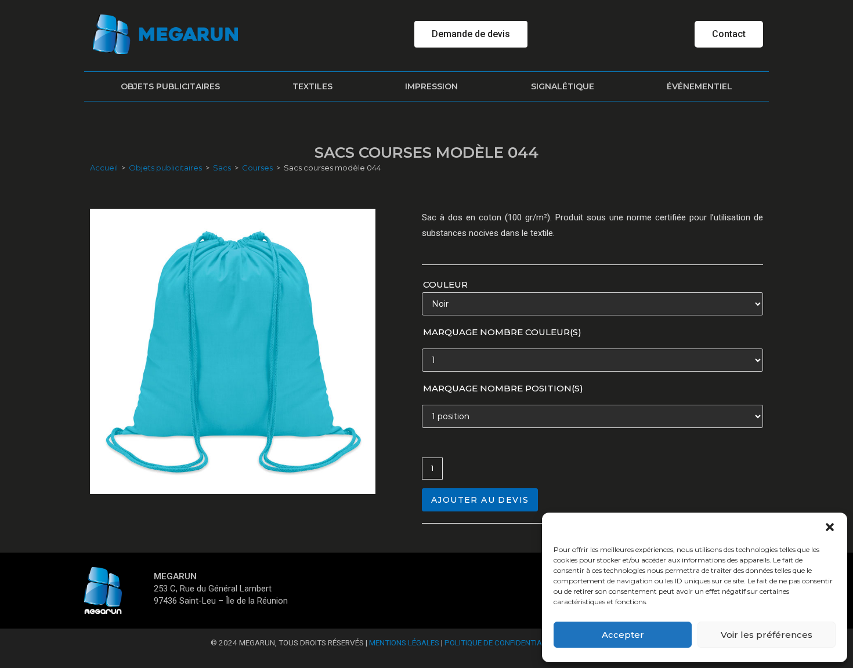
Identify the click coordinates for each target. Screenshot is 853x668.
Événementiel (699, 86)
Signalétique (562, 86)
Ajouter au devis (480, 500)
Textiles (312, 86)
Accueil (104, 167)
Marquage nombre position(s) (503, 388)
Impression (431, 86)
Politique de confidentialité (500, 642)
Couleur (445, 284)
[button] (830, 527)
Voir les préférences (766, 634)
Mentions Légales (404, 642)
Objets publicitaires (170, 86)
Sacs (222, 167)
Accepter (623, 634)
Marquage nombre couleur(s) (502, 331)
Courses (257, 167)
